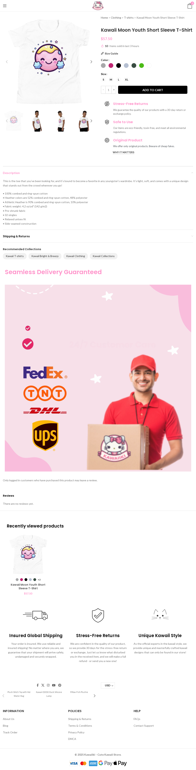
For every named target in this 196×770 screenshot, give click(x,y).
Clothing (116, 17)
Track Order (10, 732)
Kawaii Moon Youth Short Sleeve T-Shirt (28, 586)
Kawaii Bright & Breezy (45, 256)
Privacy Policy (76, 732)
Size (103, 74)
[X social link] (43, 685)
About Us (8, 719)
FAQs (137, 719)
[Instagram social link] (48, 685)
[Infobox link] (19, 693)
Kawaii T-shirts (15, 256)
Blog (5, 725)
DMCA (72, 738)
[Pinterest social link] (59, 685)
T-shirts (129, 17)
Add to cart (152, 90)
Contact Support (144, 725)
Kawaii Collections (104, 256)
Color (104, 60)
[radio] (103, 65)
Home (104, 17)
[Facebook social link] (38, 685)
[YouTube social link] (54, 685)
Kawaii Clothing (75, 256)
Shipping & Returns (79, 719)
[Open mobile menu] (5, 6)
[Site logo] (97, 5)
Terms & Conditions (80, 725)
